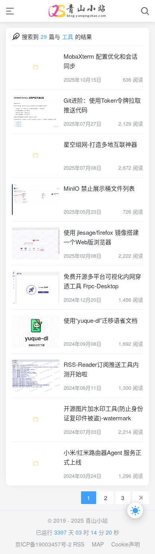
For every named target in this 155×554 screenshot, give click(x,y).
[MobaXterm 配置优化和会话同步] (36, 67)
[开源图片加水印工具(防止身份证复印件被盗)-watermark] (36, 419)
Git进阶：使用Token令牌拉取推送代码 (102, 105)
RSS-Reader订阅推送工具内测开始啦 (101, 369)
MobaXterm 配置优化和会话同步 (101, 61)
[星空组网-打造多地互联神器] (36, 155)
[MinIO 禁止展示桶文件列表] (36, 199)
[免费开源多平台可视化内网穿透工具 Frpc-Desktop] (36, 287)
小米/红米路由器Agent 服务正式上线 (102, 457)
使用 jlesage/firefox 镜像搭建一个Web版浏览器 (101, 237)
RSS (78, 544)
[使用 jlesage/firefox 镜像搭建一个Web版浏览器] (36, 243)
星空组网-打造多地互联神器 (100, 144)
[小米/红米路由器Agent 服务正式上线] (36, 463)
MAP (98, 544)
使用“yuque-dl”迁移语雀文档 (101, 320)
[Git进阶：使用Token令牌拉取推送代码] (36, 111)
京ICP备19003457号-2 (43, 544)
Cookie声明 (125, 544)
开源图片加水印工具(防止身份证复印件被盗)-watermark (103, 413)
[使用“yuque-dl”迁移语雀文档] (36, 331)
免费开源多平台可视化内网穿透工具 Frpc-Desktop (102, 281)
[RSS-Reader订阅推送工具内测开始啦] (36, 375)
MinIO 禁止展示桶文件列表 (99, 188)
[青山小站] (77, 11)
